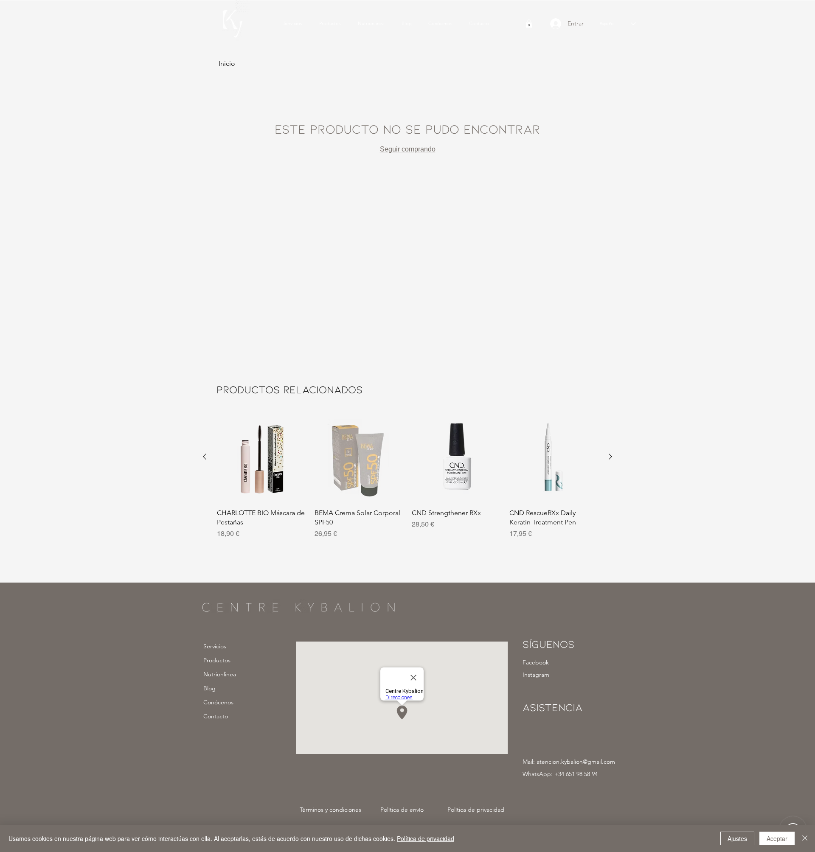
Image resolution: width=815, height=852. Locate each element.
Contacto (215, 716)
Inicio (227, 63)
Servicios (214, 646)
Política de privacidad (425, 838)
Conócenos (218, 702)
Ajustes (737, 838)
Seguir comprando (408, 149)
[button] (529, 24)
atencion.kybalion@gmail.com (576, 761)
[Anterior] (205, 456)
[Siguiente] (610, 456)
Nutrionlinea (219, 674)
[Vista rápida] (261, 457)
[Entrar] (551, 24)
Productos (216, 660)
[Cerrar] (805, 838)
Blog (209, 688)
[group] (407, 480)
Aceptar (777, 838)
